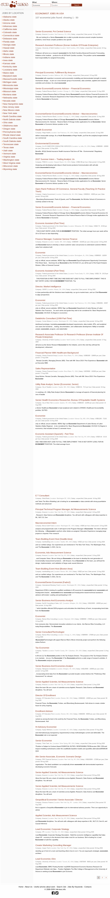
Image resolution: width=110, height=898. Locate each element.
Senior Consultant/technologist (49, 632)
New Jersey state (11, 107)
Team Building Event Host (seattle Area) (53, 539)
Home (21, 887)
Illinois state (8, 54)
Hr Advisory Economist (45, 727)
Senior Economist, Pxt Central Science (53, 31)
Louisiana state (10, 70)
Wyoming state (10, 169)
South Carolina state (12, 138)
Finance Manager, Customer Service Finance (56, 239)
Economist (40, 252)
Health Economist (43, 130)
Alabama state (10, 17)
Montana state (9, 94)
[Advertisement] (60, 24)
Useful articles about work (44, 887)
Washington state (11, 160)
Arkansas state (10, 26)
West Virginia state (11, 163)
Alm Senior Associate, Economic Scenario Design (58, 756)
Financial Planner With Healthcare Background (57, 353)
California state (10, 29)
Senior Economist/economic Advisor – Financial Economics (62, 88)
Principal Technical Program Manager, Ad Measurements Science (65, 509)
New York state (10, 113)
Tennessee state (11, 144)
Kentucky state (10, 66)
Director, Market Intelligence (48, 286)
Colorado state (10, 32)
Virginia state (9, 157)
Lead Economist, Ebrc (45, 859)
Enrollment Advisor (44, 711)
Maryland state (10, 76)
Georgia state (9, 45)
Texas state (8, 147)
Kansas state (9, 63)
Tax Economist (42, 648)
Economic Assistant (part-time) (49, 223)
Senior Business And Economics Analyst (54, 600)
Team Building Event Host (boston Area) (54, 569)
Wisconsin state (10, 166)
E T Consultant (42, 495)
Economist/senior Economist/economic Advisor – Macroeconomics (66, 114)
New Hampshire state (13, 104)
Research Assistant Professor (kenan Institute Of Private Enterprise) (66, 45)
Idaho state (8, 51)
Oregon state (9, 129)
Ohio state (8, 122)
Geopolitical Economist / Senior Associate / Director (59, 800)
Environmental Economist (47, 143)
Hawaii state (9, 48)
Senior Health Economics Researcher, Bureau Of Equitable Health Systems (70, 400)
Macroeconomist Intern (46, 523)
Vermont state (9, 153)
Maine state (8, 73)
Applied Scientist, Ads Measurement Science (56, 815)
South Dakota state (12, 141)
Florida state (9, 42)
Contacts (88, 887)
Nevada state (9, 101)
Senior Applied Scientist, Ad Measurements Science (59, 682)
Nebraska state (10, 98)
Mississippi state (10, 88)
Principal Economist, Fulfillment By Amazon (55, 72)
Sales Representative (45, 368)
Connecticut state (11, 35)
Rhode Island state (12, 135)
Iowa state (8, 60)
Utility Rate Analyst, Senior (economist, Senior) (56, 384)
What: (34, 2)
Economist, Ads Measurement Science (53, 552)
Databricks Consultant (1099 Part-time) (53, 318)
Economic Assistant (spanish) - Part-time (54, 434)
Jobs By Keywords (75, 887)
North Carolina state (12, 116)
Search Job (61, 887)
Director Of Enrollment (45, 695)
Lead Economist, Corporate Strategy (52, 829)
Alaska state (9, 20)
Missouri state (9, 91)
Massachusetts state (12, 79)
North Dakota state (12, 119)
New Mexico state (11, 110)
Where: (55, 2)
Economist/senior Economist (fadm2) (52, 582)
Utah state (8, 150)
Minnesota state (10, 85)
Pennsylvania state (12, 132)
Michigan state (10, 82)
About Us (28, 887)
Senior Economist (43, 740)
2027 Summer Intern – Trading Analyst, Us (55, 159)
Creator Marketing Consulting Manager (53, 845)
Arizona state (9, 23)
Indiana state (9, 57)
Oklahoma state (10, 126)
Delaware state (10, 38)
